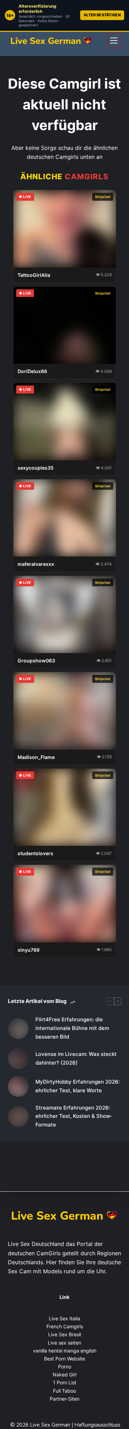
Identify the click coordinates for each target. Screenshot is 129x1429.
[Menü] (113, 40)
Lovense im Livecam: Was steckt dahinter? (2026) (76, 1058)
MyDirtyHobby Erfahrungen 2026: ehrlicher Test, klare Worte (77, 1086)
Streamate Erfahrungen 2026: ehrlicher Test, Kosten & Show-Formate (73, 1116)
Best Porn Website (64, 1359)
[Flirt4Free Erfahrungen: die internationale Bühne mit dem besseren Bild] (18, 1028)
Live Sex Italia (64, 1318)
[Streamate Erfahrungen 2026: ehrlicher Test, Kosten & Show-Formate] (18, 1116)
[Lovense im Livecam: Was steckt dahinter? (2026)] (18, 1058)
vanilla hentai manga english (64, 1351)
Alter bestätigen (102, 14)
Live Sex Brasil (64, 1334)
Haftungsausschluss (97, 1424)
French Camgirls (64, 1326)
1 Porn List (64, 1382)
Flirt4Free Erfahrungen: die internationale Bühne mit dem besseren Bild (72, 1028)
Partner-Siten (64, 1399)
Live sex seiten (64, 1343)
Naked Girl (64, 1374)
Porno (64, 1366)
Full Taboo (64, 1391)
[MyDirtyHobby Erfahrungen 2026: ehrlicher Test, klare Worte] (18, 1086)
